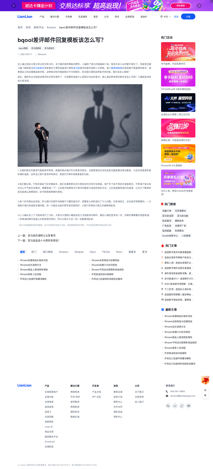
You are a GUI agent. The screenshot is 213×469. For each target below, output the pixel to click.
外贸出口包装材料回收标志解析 (107, 278)
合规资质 (139, 396)
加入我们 (139, 401)
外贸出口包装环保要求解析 (33, 278)
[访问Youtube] (188, 406)
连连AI (143, 16)
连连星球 (49, 406)
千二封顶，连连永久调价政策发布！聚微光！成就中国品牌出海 (178, 289)
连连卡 (48, 411)
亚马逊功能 (182, 215)
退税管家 (49, 421)
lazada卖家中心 (170, 235)
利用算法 (179, 230)
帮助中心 (118, 416)
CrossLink (50, 441)
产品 (42, 16)
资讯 (117, 16)
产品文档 (96, 391)
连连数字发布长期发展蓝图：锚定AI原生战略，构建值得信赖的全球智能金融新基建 (178, 252)
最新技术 (179, 220)
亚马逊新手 (38, 67)
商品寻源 (49, 431)
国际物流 (74, 411)
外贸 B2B (75, 396)
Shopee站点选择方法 (30, 264)
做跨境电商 (116, 67)
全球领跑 (49, 416)
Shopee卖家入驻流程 (30, 274)
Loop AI (49, 426)
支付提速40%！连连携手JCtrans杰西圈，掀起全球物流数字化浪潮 (178, 278)
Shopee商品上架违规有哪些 (34, 269)
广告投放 (166, 225)
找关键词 (166, 220)
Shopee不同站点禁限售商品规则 (108, 269)
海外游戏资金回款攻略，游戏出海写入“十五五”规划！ (178, 273)
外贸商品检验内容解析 (103, 274)
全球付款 (49, 396)
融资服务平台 (51, 436)
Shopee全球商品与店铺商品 (105, 260)
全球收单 (49, 401)
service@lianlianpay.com (182, 395)
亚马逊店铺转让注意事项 (42, 235)
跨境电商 (74, 391)
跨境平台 (39, 27)
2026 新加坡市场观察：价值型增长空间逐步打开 (178, 283)
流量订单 (166, 210)
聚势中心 (118, 401)
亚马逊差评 (49, 48)
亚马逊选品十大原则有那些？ (44, 240)
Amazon (51, 27)
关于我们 (139, 391)
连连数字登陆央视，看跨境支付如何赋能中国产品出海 (178, 299)
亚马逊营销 (36, 48)
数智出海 (118, 391)
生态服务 (82, 16)
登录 (176, 16)
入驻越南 (186, 235)
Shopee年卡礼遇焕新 (171, 165)
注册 (188, 16)
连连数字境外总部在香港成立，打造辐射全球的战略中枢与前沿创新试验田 (178, 267)
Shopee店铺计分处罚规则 (104, 264)
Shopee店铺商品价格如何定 (34, 260)
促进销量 (166, 230)
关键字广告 (180, 225)
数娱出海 (74, 416)
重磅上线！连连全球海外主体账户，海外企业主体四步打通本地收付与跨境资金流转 (178, 262)
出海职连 (129, 16)
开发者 (68, 16)
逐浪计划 (118, 396)
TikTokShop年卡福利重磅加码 (176, 89)
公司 (106, 16)
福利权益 (118, 411)
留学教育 (74, 401)
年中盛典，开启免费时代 (173, 63)
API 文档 (96, 396)
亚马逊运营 (167, 215)
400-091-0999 (177, 391)
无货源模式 (180, 210)
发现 (95, 16)
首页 (25, 16)
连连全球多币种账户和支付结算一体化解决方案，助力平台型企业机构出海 (178, 257)
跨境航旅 (74, 406)
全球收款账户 (51, 391)
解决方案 (54, 16)
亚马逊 (76, 67)
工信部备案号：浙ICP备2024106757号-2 (52, 465)
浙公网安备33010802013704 (84, 465)
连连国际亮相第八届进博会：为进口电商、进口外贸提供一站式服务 (178, 294)
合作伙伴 (118, 406)
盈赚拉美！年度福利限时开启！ (176, 140)
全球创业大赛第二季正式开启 (175, 114)
